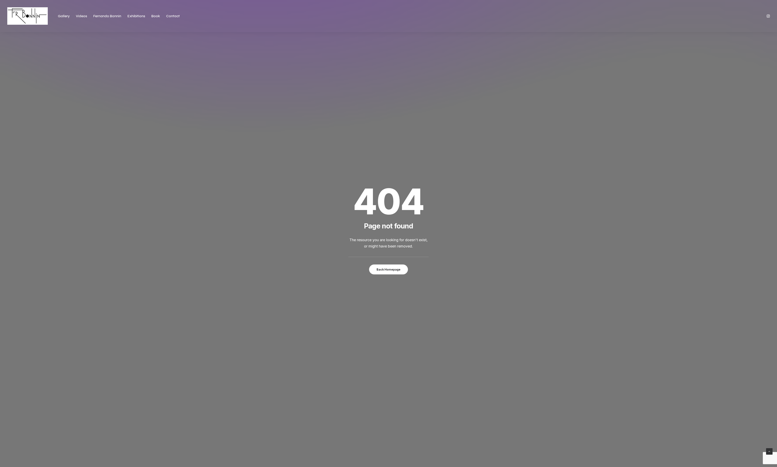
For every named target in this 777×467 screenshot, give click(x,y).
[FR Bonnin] (27, 16)
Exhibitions (136, 16)
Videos (81, 16)
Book (155, 16)
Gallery (64, 16)
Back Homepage (388, 269)
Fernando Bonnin (107, 16)
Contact (173, 16)
